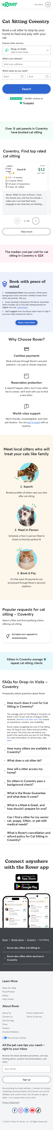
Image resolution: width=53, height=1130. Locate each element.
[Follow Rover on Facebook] (14, 1110)
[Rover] (9, 4)
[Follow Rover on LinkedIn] (26, 1110)
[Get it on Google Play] (26, 886)
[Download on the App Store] (26, 877)
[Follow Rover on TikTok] (38, 1110)
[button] (48, 4)
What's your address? (12, 58)
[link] (26, 89)
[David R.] (25, 188)
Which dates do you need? (15, 70)
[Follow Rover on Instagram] (20, 1110)
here (9, 740)
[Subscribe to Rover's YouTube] (32, 1110)
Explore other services (12, 43)
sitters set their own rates (31, 719)
